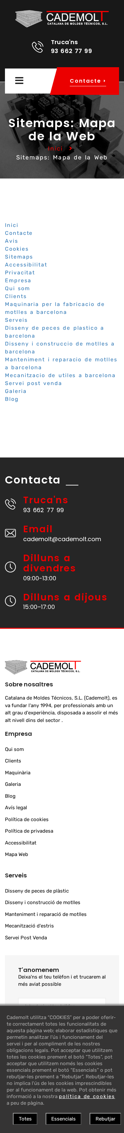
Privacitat (20, 272)
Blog (12, 399)
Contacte (19, 233)
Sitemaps (19, 257)
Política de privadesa (29, 831)
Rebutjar (105, 1119)
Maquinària (17, 773)
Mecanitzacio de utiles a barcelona (60, 375)
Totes (25, 1119)
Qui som (17, 288)
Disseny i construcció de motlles (42, 902)
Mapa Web (16, 854)
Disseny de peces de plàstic (37, 891)
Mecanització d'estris (29, 926)
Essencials (63, 1119)
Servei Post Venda (26, 938)
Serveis (16, 320)
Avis (11, 241)
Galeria (15, 391)
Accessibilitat (26, 265)
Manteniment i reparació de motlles (46, 914)
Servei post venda (33, 383)
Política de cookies (27, 819)
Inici (55, 148)
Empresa (18, 280)
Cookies (16, 249)
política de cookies (87, 1096)
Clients (15, 296)
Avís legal (16, 808)
